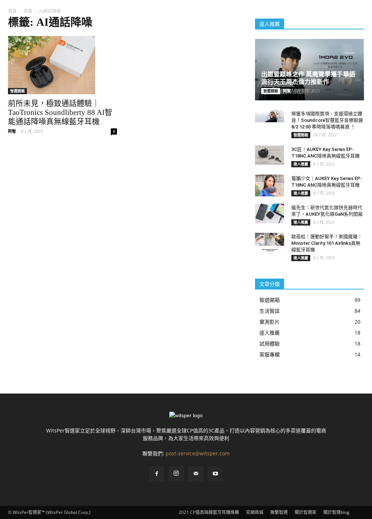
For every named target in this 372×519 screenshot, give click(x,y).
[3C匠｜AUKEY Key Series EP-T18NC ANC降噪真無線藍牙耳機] (269, 155)
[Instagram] (176, 474)
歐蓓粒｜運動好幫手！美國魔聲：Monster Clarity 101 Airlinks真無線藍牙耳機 (326, 243)
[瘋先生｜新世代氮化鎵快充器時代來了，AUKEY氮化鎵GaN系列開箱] (269, 213)
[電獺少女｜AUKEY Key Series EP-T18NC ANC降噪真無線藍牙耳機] (269, 185)
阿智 (12, 131)
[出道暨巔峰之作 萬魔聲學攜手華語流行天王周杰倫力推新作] (309, 69)
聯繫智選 (279, 512)
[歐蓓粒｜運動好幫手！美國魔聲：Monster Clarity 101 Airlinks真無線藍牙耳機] (269, 244)
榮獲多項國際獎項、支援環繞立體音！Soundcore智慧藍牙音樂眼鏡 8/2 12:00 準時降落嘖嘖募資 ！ (327, 120)
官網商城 (254, 512)
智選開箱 (17, 90)
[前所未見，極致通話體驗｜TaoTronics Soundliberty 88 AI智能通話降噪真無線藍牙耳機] (62, 65)
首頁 (12, 11)
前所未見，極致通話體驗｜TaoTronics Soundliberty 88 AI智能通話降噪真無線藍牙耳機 (60, 112)
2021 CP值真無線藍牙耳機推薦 (209, 512)
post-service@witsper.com (198, 453)
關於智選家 (305, 512)
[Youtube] (215, 474)
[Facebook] (156, 474)
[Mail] (196, 474)
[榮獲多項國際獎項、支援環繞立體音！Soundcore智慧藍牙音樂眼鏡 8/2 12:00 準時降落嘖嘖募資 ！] (269, 116)
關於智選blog (336, 512)
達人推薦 (301, 164)
